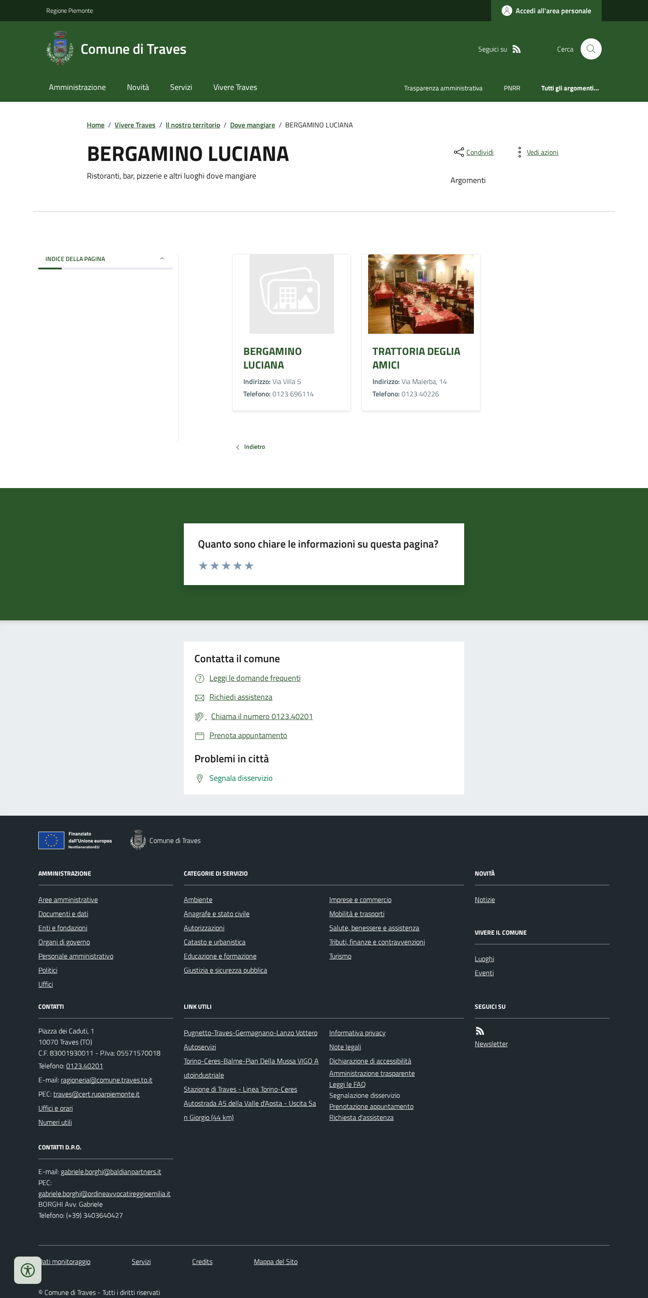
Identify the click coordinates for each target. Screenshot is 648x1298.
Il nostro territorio (193, 124)
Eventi (484, 972)
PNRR (512, 88)
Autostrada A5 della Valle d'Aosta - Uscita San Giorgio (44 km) (250, 1110)
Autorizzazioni (204, 927)
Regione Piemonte (69, 10)
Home (95, 124)
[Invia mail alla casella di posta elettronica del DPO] (111, 1171)
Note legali (345, 1046)
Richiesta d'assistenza (361, 1117)
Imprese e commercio (360, 899)
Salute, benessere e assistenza (374, 927)
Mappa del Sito (276, 1261)
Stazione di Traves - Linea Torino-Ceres (240, 1089)
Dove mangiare (252, 124)
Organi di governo (64, 941)
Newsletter (491, 1043)
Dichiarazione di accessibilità (370, 1061)
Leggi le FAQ (347, 1084)
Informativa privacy (357, 1032)
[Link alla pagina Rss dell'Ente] (480, 1031)
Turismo (340, 956)
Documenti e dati (63, 913)
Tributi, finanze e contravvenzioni (377, 941)
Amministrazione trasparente (372, 1073)
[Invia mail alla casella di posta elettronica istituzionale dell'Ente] (107, 1080)
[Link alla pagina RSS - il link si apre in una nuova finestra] (516, 49)
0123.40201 (84, 1065)
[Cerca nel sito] (588, 49)
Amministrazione (77, 87)
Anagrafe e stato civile (217, 913)
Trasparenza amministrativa (443, 88)
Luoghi (484, 958)
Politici (47, 970)
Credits (202, 1261)
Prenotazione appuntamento (371, 1106)
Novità (138, 87)
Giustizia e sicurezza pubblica (225, 970)
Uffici (45, 984)
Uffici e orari (55, 1108)
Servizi (181, 87)
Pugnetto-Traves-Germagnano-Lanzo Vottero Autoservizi (250, 1039)
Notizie (485, 899)
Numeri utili (55, 1122)
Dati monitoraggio (64, 1261)
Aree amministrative (68, 899)
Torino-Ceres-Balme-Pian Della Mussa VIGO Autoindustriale (251, 1068)
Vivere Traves (235, 87)
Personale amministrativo (75, 956)
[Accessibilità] (28, 1270)
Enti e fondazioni (62, 927)
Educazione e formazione (220, 956)
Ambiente (198, 899)
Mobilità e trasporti (356, 913)
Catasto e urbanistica (215, 941)
